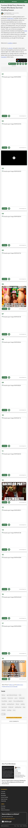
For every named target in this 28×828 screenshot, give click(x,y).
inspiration (4, 698)
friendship (4, 57)
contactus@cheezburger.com (8, 818)
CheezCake (3, 801)
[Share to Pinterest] (23, 64)
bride (25, 31)
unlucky (10, 48)
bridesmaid (10, 707)
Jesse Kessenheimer (8, 13)
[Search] (3, 1)
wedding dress (18, 707)
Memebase (14, 1)
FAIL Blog (3, 793)
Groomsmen (10, 698)
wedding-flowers (10, 704)
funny (14, 710)
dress (24, 707)
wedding (10, 43)
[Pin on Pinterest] (9, 116)
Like (4, 714)
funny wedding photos (18, 701)
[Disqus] (14, 742)
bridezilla (3, 710)
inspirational (4, 707)
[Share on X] (20, 64)
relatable (3, 704)
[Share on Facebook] (18, 64)
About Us (3, 808)
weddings (9, 710)
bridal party (10, 18)
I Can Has (3, 791)
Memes (17, 704)
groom (16, 698)
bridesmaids (21, 698)
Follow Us (11, 684)
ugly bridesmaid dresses (12, 695)
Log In (25, 1)
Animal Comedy (4, 797)
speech (10, 701)
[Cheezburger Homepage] (14, 822)
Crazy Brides (4, 701)
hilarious (3, 695)
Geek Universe (4, 799)
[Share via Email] (26, 64)
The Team (3, 806)
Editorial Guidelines (5, 810)
